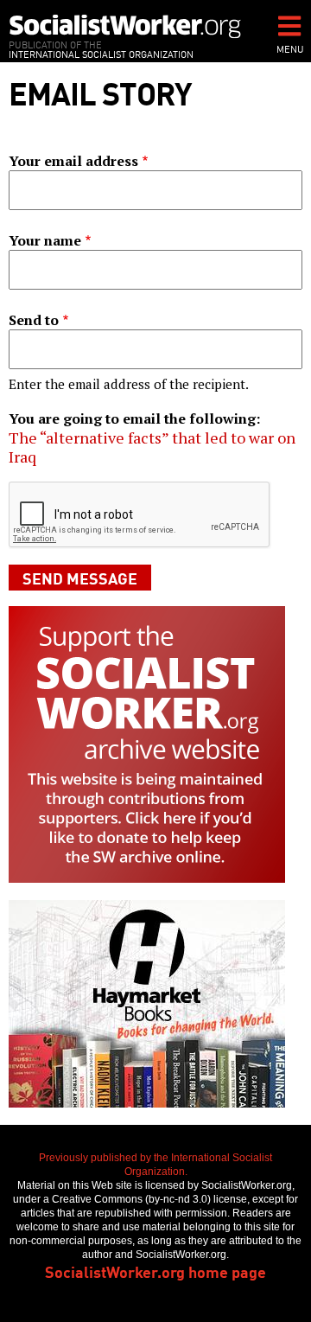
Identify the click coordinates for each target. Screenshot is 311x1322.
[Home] (125, 26)
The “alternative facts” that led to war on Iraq (152, 447)
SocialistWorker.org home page (155, 1271)
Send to (34, 319)
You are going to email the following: (134, 418)
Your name (45, 240)
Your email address (73, 160)
